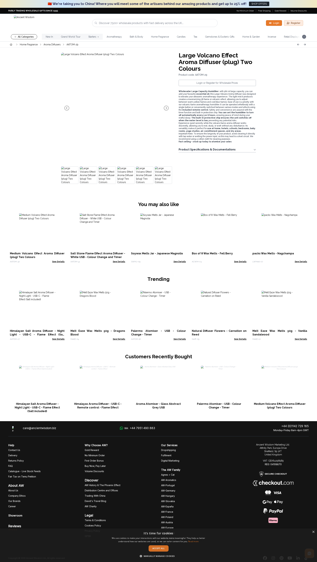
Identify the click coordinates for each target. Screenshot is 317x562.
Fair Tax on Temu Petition (22, 476)
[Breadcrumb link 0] (11, 44)
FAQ (10, 466)
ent (166, 455)
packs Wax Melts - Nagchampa (273, 253)
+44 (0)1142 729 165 (295, 426)
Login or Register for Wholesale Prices (217, 83)
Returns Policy (16, 460)
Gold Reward (280, 11)
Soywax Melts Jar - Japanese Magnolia (157, 253)
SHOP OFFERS (259, 3)
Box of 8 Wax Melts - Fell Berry (212, 253)
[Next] (304, 44)
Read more (193, 541)
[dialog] (158, 545)
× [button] (313, 532)
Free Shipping (264, 11)
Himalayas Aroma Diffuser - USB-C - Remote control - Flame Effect (98, 405)
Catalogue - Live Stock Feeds (24, 471)
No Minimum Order (245, 11)
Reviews (14, 526)
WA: (139, 428)
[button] (158, 556)
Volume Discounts (298, 11)
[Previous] (298, 44)
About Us (13, 490)
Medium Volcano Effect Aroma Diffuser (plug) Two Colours (280, 405)
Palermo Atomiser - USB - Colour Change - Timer (219, 405)
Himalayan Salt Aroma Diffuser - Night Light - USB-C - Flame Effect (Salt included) (37, 334)
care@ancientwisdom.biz (39, 428)
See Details (58, 261)
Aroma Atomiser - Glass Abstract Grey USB (158, 405)
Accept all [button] (158, 548)
